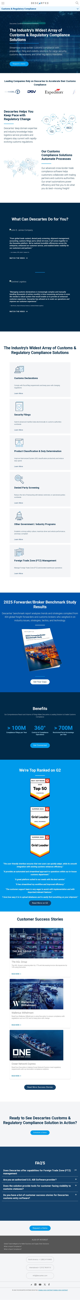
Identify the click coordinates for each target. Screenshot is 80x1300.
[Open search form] (77, 3)
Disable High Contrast (60, 1290)
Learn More (18, 393)
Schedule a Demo (40, 1132)
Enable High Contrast (46, 1290)
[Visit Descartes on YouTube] (40, 1285)
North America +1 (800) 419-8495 (40, 1259)
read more (16, 974)
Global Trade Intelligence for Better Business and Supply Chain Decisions (26, 1244)
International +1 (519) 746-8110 (40, 1268)
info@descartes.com (40, 1276)
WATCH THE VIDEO (17, 258)
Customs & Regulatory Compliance (18, 8)
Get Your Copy (40, 682)
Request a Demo (19, 64)
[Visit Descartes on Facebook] (49, 1285)
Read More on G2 (40, 903)
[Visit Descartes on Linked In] (35, 1285)
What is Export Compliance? (12, 1249)
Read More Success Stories (40, 1087)
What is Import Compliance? (13, 1246)
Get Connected (40, 745)
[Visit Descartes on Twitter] (45, 1285)
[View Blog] (31, 1285)
